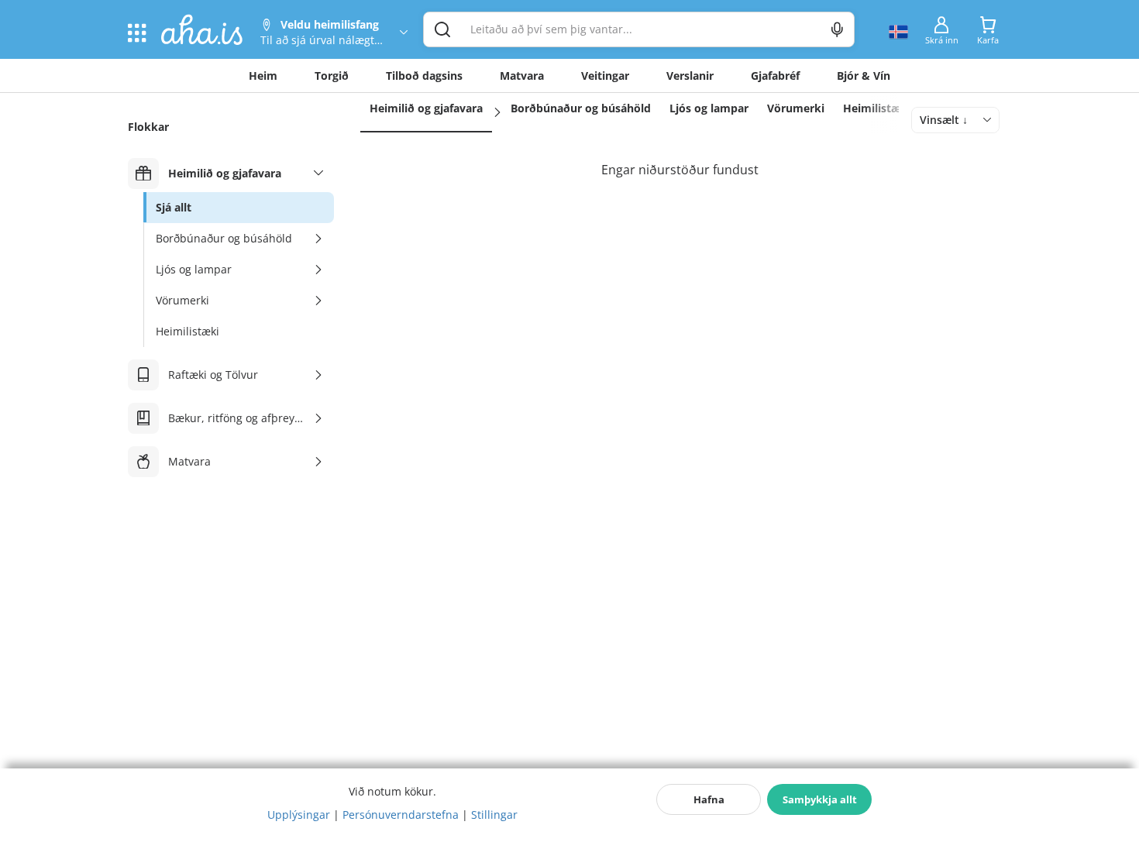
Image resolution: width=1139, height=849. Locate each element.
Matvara (522, 75)
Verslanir (690, 75)
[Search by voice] (837, 29)
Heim (263, 75)
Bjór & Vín (863, 75)
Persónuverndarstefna (400, 814)
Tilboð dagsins (424, 75)
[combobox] (955, 120)
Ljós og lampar (708, 108)
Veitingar (605, 75)
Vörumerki (795, 108)
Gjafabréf (775, 75)
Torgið (332, 75)
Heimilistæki (877, 108)
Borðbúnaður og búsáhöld (581, 108)
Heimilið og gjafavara (426, 108)
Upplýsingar (298, 814)
